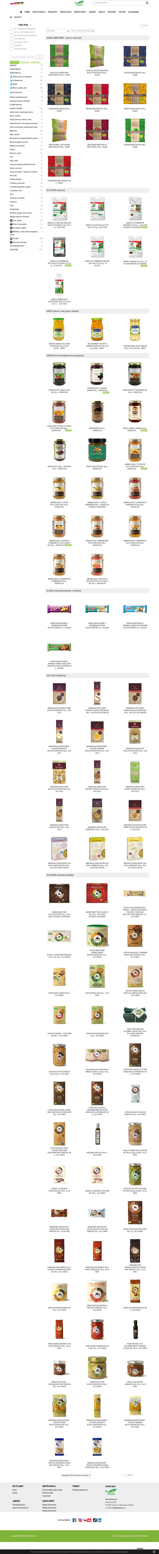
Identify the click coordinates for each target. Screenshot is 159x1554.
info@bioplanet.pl (118, 1508)
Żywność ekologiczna (20, 1508)
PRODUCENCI (66, 12)
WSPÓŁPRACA (39, 12)
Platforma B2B (47, 1493)
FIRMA (27, 12)
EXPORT (122, 12)
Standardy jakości (18, 1505)
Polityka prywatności (80, 1490)
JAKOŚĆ (92, 12)
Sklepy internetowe (49, 1511)
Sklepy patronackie (49, 1508)
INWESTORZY (80, 12)
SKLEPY (101, 12)
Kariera (14, 1493)
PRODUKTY (53, 12)
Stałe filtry (23, 25)
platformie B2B (132, 1536)
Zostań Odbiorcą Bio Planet (52, 1490)
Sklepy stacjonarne (49, 1505)
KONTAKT (112, 12)
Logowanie (46, 1496)
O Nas (14, 1490)
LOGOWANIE (133, 12)
